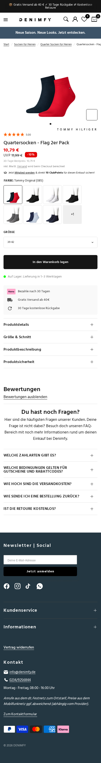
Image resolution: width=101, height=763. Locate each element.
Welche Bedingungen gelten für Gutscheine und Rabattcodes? (35, 469)
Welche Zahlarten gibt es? (30, 455)
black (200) (32, 194)
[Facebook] (9, 586)
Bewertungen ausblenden (25, 397)
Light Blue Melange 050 (32, 214)
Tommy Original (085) (13, 194)
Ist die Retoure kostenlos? (30, 509)
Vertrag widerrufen (19, 647)
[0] (93, 19)
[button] (17, 135)
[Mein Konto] (75, 19)
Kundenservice (20, 610)
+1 (72, 214)
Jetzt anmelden (40, 571)
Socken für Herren (24, 44)
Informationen (20, 627)
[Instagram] (20, 586)
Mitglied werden (25, 172)
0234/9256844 (20, 680)
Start (6, 44)
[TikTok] (31, 586)
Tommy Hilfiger (77, 129)
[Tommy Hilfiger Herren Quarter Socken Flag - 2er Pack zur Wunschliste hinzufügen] (91, 114)
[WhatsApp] (42, 586)
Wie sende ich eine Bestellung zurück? (41, 496)
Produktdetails (16, 325)
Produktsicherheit (19, 362)
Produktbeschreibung (22, 349)
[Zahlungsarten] (50, 730)
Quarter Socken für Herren (56, 44)
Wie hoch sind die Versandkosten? (37, 484)
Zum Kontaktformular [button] (20, 714)
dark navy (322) (72, 194)
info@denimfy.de (22, 672)
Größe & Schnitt (17, 337)
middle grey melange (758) (13, 214)
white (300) (52, 194)
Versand (22, 166)
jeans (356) (52, 214)
